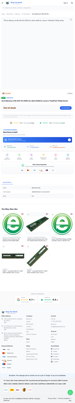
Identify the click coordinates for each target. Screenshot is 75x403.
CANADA (15, 384)
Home (3, 14)
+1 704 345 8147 (56, 321)
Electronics (10, 14)
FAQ (27, 331)
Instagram (56, 354)
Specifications (7, 182)
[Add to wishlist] (71, 20)
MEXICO (21, 384)
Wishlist (53, 339)
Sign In (66, 3)
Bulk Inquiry (29, 324)
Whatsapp (56, 359)
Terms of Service (31, 334)
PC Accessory (26, 14)
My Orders (54, 334)
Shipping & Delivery (32, 354)
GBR (64, 384)
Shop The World (16, 2)
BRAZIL (27, 384)
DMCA (28, 351)
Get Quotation (65, 108)
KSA (36, 384)
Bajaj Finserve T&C (31, 359)
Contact (28, 326)
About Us (29, 319)
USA (9, 384)
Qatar (60, 384)
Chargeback (30, 329)
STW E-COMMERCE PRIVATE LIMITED (22, 398)
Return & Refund (31, 349)
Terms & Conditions (64, 398)
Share (70, 93)
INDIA (5, 384)
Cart (52, 337)
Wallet (53, 342)
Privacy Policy (30, 356)
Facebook (56, 349)
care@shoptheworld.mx (58, 326)
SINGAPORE (50, 384)
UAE (32, 384)
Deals (28, 342)
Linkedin (55, 361)
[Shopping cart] (72, 3)
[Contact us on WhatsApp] (70, 392)
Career (28, 321)
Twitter (55, 351)
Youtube (55, 356)
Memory (17, 14)
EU (56, 384)
